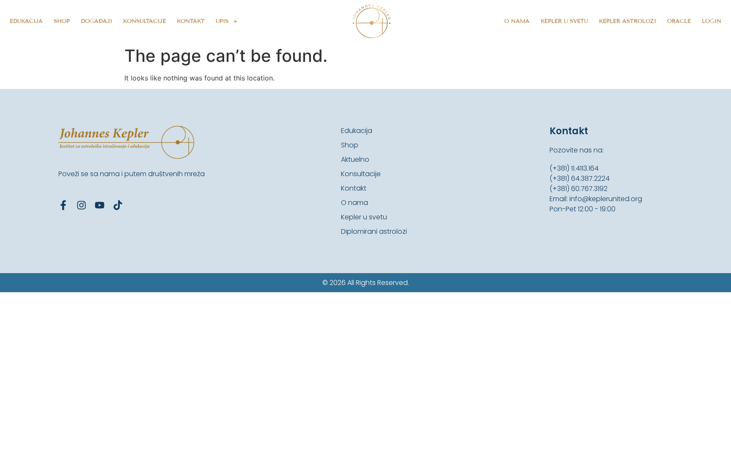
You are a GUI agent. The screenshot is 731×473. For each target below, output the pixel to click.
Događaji (96, 21)
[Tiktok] (118, 205)
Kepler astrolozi (627, 21)
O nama (517, 21)
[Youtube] (99, 205)
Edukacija (26, 21)
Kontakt (191, 21)
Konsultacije (144, 21)
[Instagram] (81, 205)
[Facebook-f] (63, 205)
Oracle (679, 21)
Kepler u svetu (564, 21)
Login (711, 21)
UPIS (222, 21)
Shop (62, 21)
